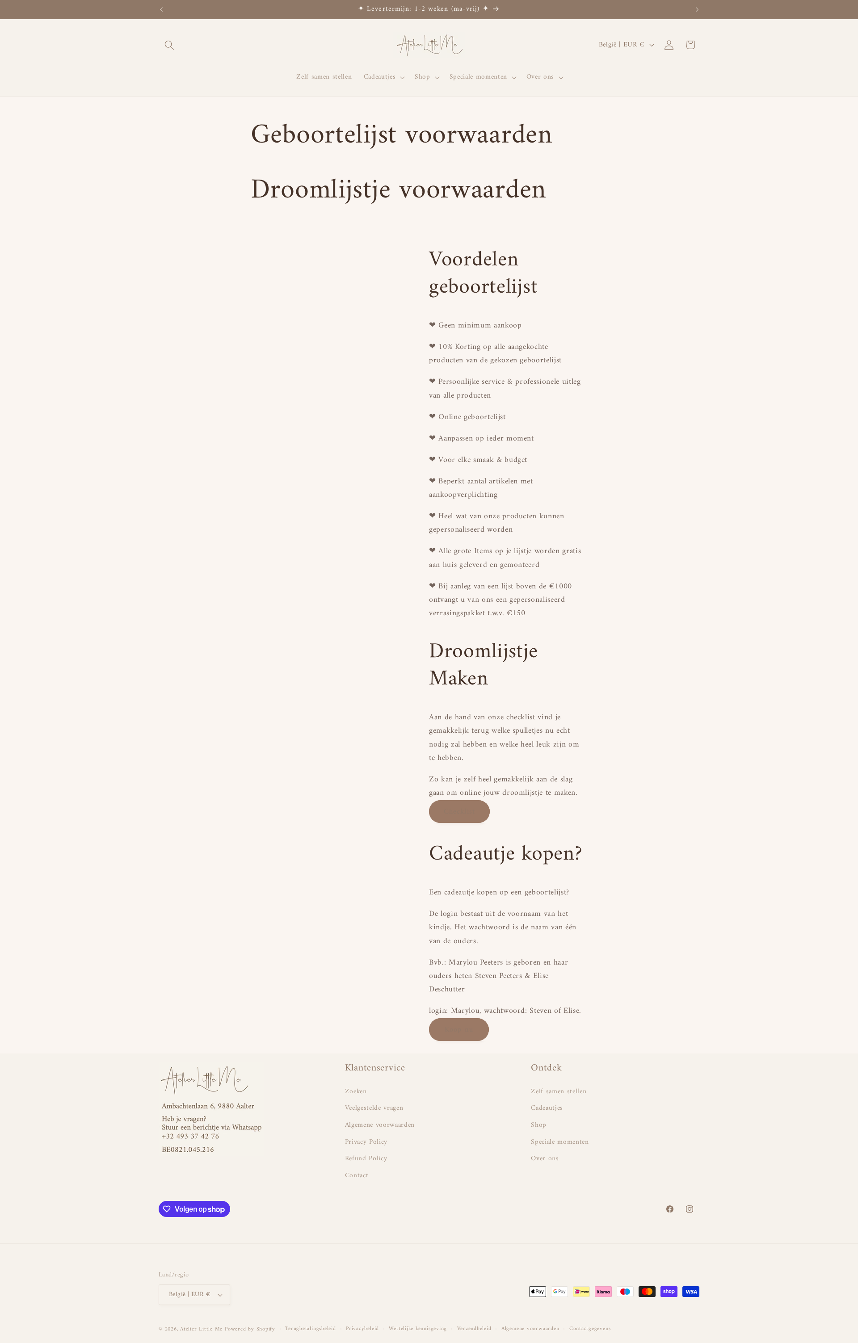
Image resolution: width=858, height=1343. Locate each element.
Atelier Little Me (201, 1329)
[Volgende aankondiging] (697, 9)
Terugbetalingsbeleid (310, 1329)
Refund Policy (366, 1159)
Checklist (459, 811)
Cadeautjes (547, 1108)
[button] (169, 44)
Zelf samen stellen (558, 1092)
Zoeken (356, 1092)
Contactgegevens (590, 1329)
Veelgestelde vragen (374, 1108)
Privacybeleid (362, 1329)
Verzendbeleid (474, 1329)
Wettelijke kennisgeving (418, 1329)
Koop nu (459, 1029)
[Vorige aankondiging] (161, 9)
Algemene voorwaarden (380, 1125)
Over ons (545, 1159)
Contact (357, 1176)
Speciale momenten (560, 1142)
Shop (539, 1125)
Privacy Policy (366, 1142)
